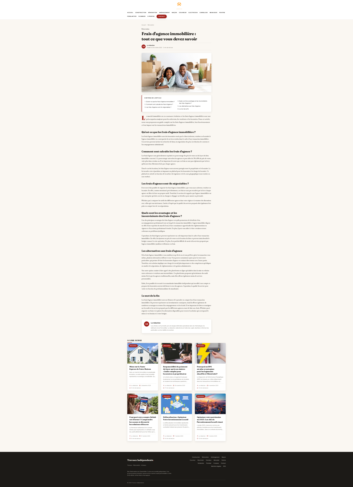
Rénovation (152, 12)
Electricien (193, 12)
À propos (151, 16)
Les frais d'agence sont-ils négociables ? (158, 107)
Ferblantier (132, 16)
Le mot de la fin (184, 109)
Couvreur (183, 12)
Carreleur (204, 12)
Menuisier (213, 12)
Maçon (174, 12)
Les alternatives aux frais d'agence (189, 106)
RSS (224, 466)
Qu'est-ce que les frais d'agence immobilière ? (160, 101)
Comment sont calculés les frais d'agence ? (159, 104)
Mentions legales (216, 466)
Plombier (142, 16)
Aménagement (164, 12)
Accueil (130, 12)
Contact (161, 16)
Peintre (222, 12)
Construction (140, 12)
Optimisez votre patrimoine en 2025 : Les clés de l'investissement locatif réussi (210, 419)
